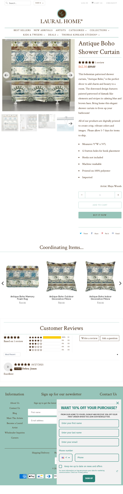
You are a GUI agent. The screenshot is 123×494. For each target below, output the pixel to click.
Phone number (66, 450)
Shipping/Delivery (40, 452)
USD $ (38, 3)
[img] (22, 364)
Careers (14, 437)
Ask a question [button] (110, 338)
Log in (84, 3)
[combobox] (65, 458)
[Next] (70, 75)
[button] (86, 62)
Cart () (98, 3)
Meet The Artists (15, 418)
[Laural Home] (61, 17)
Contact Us (14, 408)
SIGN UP (89, 478)
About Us (14, 403)
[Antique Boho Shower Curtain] (38, 75)
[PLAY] (38, 75)
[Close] (117, 403)
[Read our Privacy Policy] (117, 471)
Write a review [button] (89, 338)
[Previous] (6, 75)
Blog (15, 413)
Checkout (111, 3)
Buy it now (100, 215)
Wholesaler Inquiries (15, 432)
